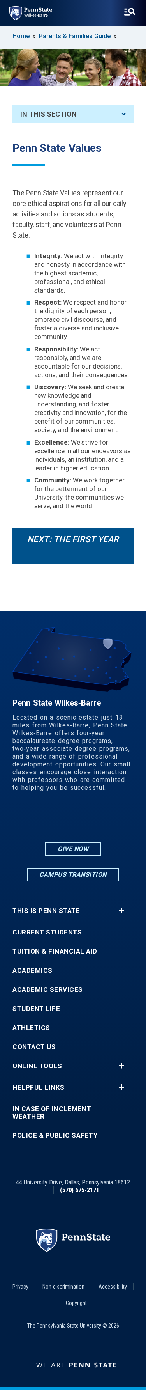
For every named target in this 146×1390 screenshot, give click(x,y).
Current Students (47, 932)
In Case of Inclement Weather (51, 1112)
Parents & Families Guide (75, 36)
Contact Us (34, 1047)
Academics (32, 970)
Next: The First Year (73, 539)
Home (21, 36)
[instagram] (52, 819)
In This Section (48, 114)
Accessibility (113, 1287)
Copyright (76, 1303)
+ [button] (121, 910)
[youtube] (93, 819)
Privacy (20, 1287)
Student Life (36, 1008)
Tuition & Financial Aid (54, 951)
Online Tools (37, 1066)
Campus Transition (73, 874)
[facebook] (73, 819)
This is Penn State (46, 911)
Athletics (31, 1028)
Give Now (73, 849)
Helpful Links (38, 1087)
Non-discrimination (63, 1287)
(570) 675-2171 (79, 1190)
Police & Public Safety (54, 1135)
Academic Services (47, 989)
